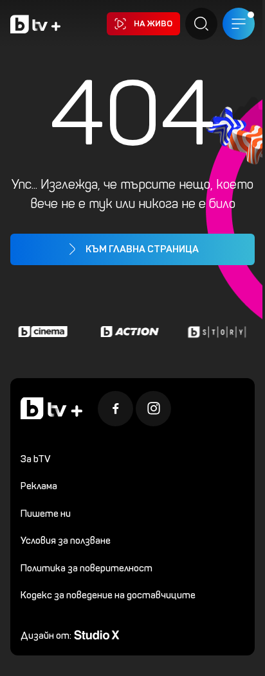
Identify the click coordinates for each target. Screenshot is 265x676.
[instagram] (153, 408)
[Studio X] (97, 634)
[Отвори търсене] (201, 24)
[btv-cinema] (41, 332)
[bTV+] (51, 408)
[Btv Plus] (35, 24)
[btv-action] (128, 332)
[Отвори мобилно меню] (239, 24)
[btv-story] (215, 332)
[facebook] (115, 408)
